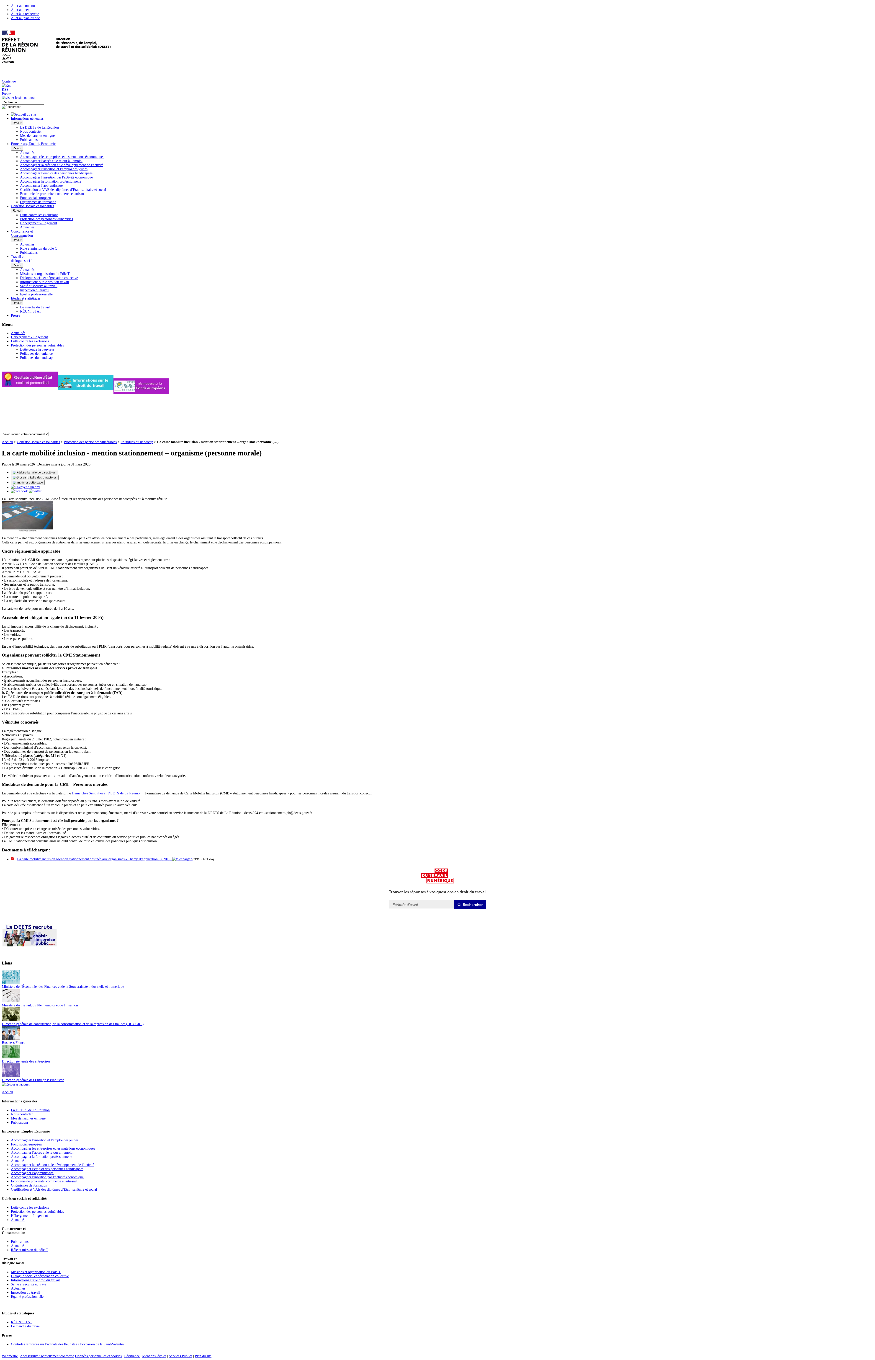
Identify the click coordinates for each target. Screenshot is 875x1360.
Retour (17, 123)
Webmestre (10, 1356)
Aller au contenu (23, 6)
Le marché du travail (35, 307)
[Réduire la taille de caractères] (34, 472)
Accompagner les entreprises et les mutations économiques (62, 157)
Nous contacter (31, 131)
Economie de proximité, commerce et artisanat (53, 194)
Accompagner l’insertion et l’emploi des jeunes (54, 169)
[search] (23, 102)
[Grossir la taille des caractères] (35, 477)
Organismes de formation (38, 202)
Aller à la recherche (25, 14)
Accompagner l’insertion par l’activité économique (56, 177)
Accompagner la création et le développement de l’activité (61, 165)
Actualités (27, 153)
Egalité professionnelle (36, 294)
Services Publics (180, 1356)
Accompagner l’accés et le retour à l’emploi (51, 161)
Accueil (7, 442)
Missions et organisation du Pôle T (45, 274)
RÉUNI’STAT (30, 311)
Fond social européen (35, 198)
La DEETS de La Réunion (39, 127)
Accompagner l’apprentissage (41, 185)
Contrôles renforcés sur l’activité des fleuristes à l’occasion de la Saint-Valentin (67, 1344)
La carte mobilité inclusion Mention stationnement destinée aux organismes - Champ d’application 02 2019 (94, 859)
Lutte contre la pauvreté (37, 349)
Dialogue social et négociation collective (49, 278)
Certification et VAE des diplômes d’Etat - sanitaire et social (63, 189)
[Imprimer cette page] (28, 482)
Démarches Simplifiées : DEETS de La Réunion (107, 793)
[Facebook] (20, 491)
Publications (29, 140)
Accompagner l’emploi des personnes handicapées (56, 173)
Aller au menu (21, 10)
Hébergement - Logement (38, 223)
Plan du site (203, 1356)
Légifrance (132, 1356)
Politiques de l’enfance (36, 353)
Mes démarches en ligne (37, 135)
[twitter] (35, 491)
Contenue (9, 81)
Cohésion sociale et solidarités (38, 442)
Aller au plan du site (25, 18)
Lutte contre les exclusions (39, 215)
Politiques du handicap (36, 357)
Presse (6, 94)
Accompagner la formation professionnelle (50, 181)
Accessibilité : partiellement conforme (47, 1356)
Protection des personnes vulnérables (46, 219)
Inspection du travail (34, 290)
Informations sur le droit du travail (44, 282)
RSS (5, 89)
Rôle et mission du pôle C (38, 248)
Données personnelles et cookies (98, 1356)
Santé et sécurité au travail (38, 286)
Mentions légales (154, 1356)
